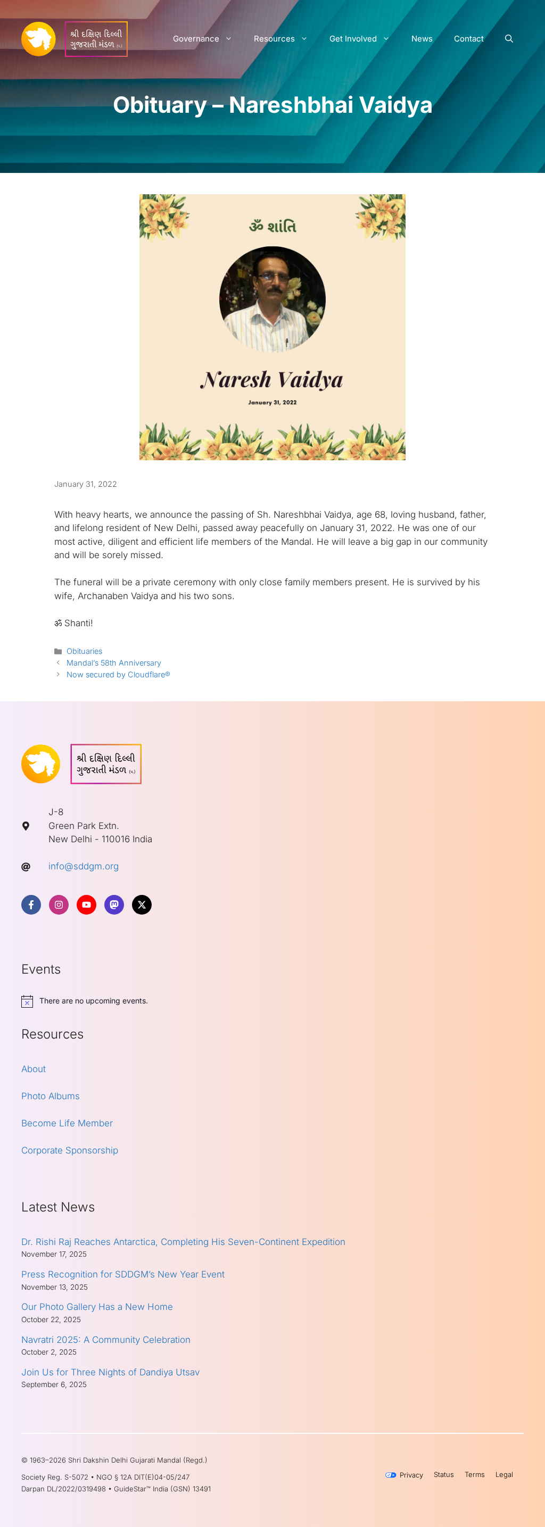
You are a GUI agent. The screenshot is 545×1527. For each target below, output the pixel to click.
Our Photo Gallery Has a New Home (97, 1306)
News (422, 39)
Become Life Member (67, 1123)
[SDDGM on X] (142, 905)
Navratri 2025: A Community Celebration (106, 1339)
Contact (469, 39)
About (33, 1069)
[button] (509, 39)
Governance (196, 39)
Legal (504, 1474)
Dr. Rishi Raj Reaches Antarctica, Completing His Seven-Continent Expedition (183, 1241)
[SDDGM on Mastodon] (114, 905)
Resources (274, 39)
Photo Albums (50, 1096)
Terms (475, 1474)
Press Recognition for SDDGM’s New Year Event (123, 1274)
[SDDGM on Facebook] (31, 905)
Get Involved (353, 39)
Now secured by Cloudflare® (118, 674)
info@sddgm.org (83, 866)
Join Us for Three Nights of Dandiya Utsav (110, 1372)
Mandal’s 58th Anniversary (114, 662)
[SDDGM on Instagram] (59, 905)
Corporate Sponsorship (69, 1150)
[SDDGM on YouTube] (86, 905)
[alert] (272, 1001)
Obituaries (84, 650)
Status (444, 1474)
